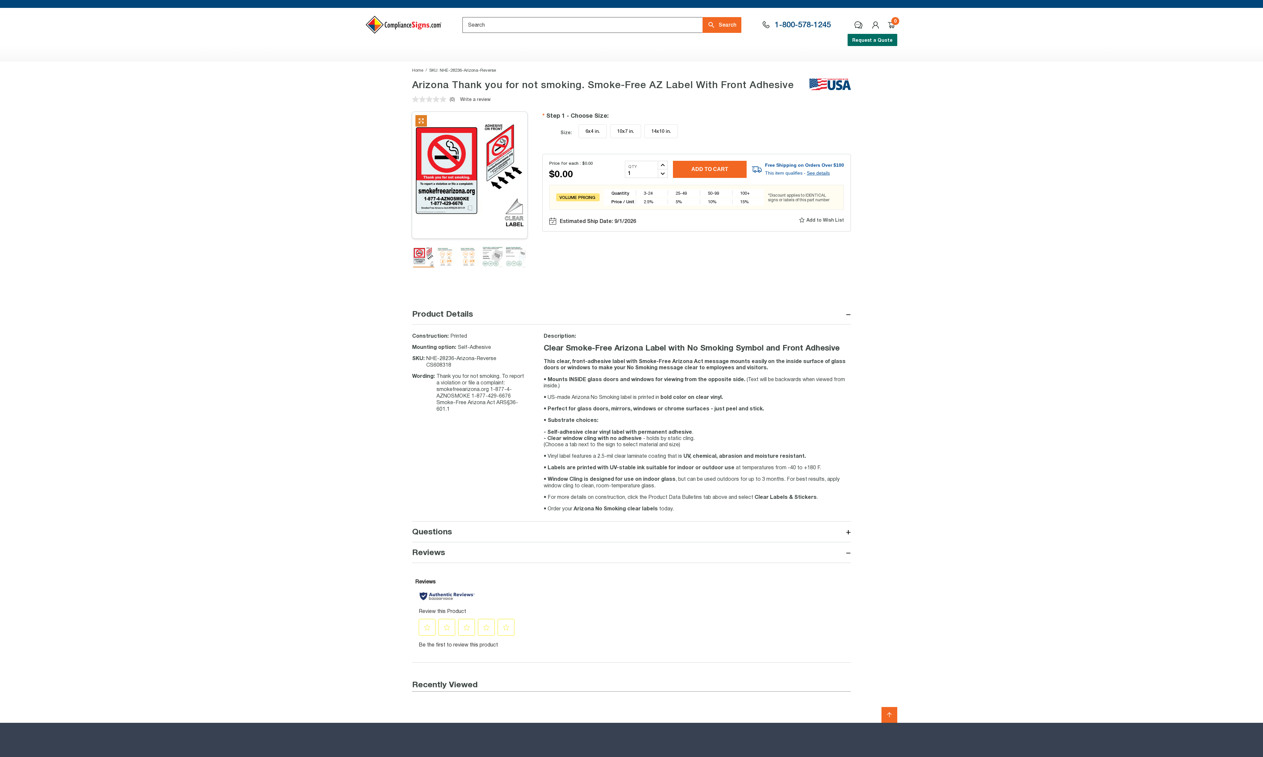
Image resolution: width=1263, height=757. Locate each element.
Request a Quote (872, 40)
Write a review (475, 99)
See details (818, 173)
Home (417, 70)
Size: (566, 132)
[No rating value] (431, 99)
